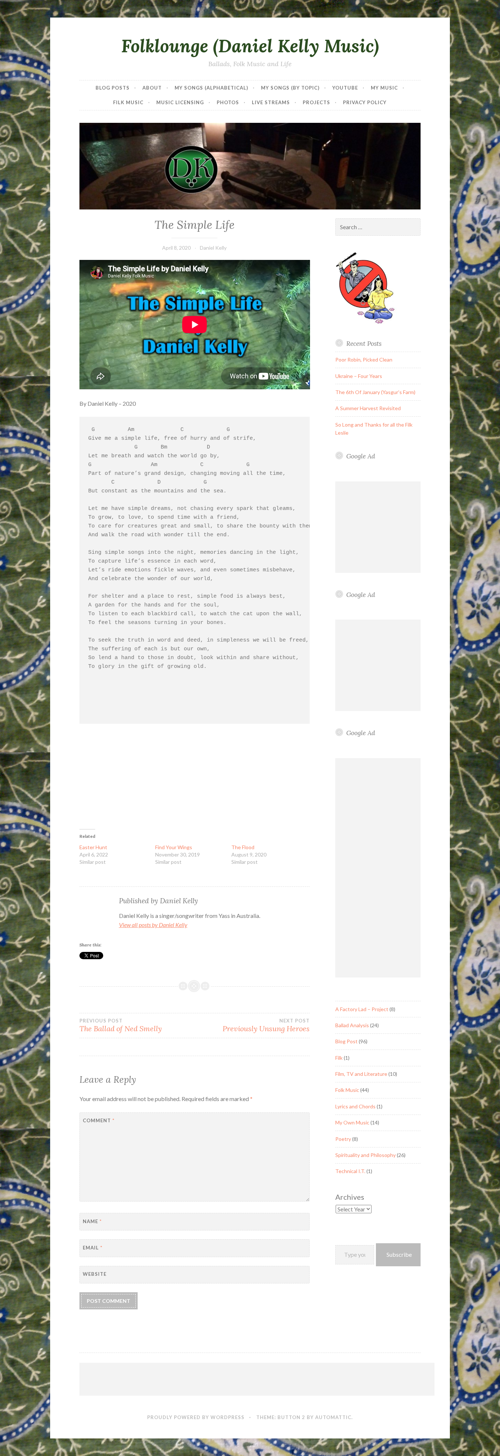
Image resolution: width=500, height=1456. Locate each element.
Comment (99, 1120)
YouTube (345, 88)
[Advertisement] (381, 527)
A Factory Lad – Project (361, 1009)
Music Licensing (180, 102)
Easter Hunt (93, 847)
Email (92, 1248)
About (152, 88)
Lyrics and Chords (355, 1106)
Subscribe (399, 1254)
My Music (384, 88)
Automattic (333, 1417)
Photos (228, 102)
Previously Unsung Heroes (266, 1025)
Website (95, 1274)
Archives (349, 1196)
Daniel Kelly (213, 248)
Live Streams (271, 102)
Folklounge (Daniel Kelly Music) (250, 45)
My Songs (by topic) (290, 88)
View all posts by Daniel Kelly (153, 924)
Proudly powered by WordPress (196, 1417)
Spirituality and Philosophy (365, 1155)
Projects (316, 102)
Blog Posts (113, 88)
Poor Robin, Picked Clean (363, 359)
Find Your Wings (173, 847)
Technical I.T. (350, 1171)
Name (92, 1221)
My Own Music (352, 1122)
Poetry (343, 1139)
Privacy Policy (365, 102)
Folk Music (347, 1090)
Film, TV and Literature (361, 1074)
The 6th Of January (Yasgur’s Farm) (375, 392)
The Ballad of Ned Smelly (120, 1025)
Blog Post (346, 1041)
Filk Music (128, 102)
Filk (339, 1058)
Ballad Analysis (352, 1025)
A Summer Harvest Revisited (368, 408)
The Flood (242, 847)
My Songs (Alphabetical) (211, 88)
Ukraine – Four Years (358, 376)
